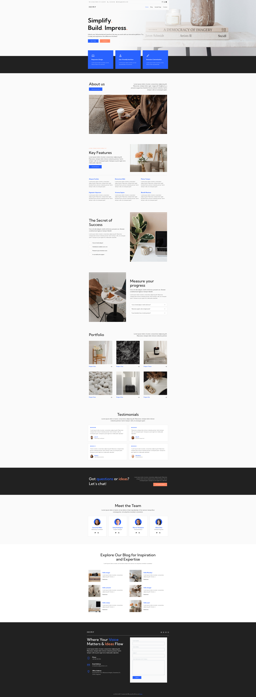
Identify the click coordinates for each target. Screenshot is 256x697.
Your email (136, 646)
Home (146, 7)
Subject (135, 652)
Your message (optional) (140, 659)
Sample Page (158, 7)
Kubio (141, 694)
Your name (136, 640)
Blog (151, 7)
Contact (165, 7)
